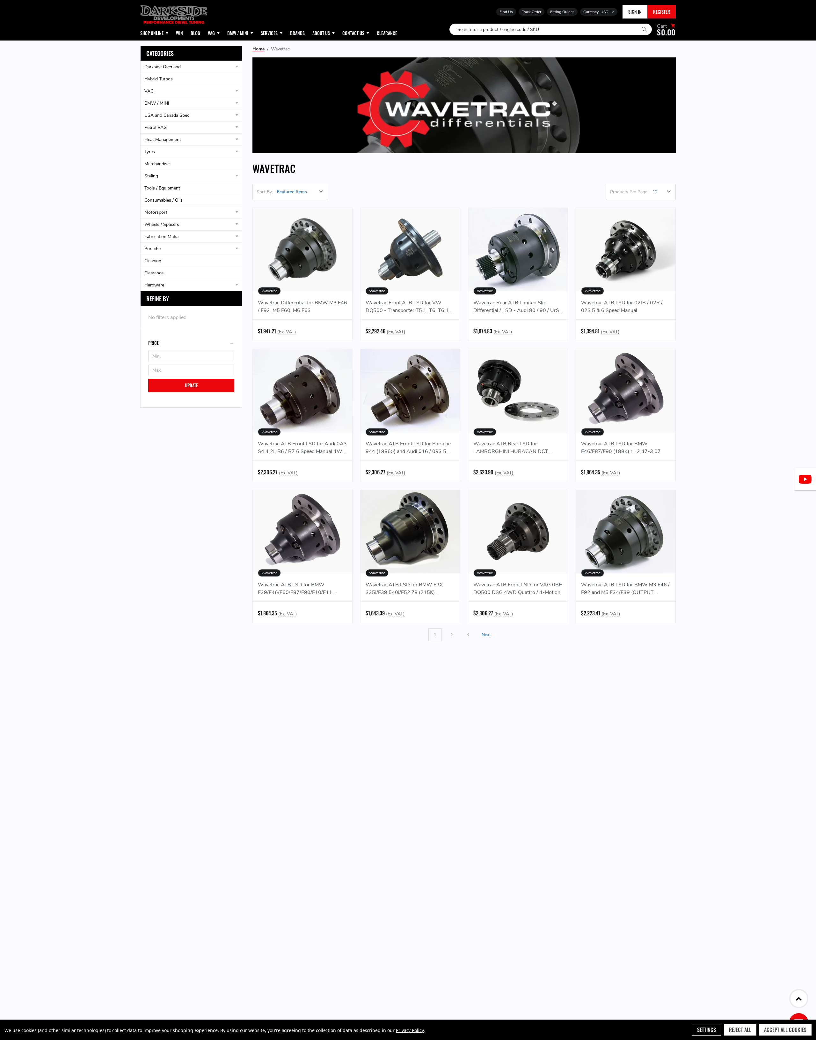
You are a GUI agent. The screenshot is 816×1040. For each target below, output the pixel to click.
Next (487, 635)
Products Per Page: (629, 192)
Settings (706, 1030)
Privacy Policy (410, 1030)
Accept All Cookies (785, 1030)
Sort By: (265, 192)
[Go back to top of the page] (798, 998)
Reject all (740, 1030)
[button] (191, 343)
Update (191, 385)
